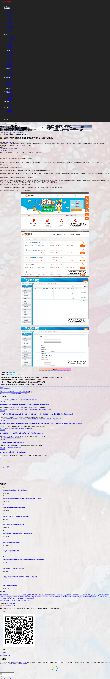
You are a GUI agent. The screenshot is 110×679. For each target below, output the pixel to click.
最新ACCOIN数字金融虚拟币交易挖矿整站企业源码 (13, 393)
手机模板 (9, 61)
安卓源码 (9, 31)
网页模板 (9, 49)
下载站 (75, 595)
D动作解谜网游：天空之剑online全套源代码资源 (16, 516)
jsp (69, 596)
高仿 (73, 596)
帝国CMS (9, 46)
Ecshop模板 (10, 38)
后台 (25, 598)
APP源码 (9, 106)
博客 (87, 595)
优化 (30, 598)
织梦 (29, 595)
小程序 (9, 103)
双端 (25, 595)
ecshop (67, 596)
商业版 (34, 595)
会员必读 (20, 600)
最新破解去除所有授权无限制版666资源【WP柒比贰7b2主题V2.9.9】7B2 (22, 498)
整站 (90, 595)
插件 (40, 595)
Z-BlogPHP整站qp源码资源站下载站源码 (14, 507)
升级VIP (15, 148)
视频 (33, 596)
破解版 (93, 596)
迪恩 (9, 598)
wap (98, 595)
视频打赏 (9, 33)
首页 (6, 6)
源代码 (96, 596)
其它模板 (9, 66)
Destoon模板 (10, 39)
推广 (16, 142)
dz (79, 596)
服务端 (53, 595)
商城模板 (9, 60)
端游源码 (9, 74)
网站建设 (9, 82)
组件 (67, 595)
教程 (31, 595)
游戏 (50, 595)
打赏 (103, 596)
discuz (13, 595)
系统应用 (9, 93)
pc (44, 595)
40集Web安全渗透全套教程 (10, 585)
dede (48, 595)
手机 (16, 596)
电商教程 (9, 87)
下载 (35, 596)
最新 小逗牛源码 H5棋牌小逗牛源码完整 (13, 524)
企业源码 (9, 22)
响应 (64, 596)
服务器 (6, 598)
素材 (90, 596)
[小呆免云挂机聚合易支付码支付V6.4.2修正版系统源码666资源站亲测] (18, 400)
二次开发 (8, 596)
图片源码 (9, 16)
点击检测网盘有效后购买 (6, 150)
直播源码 (9, 14)
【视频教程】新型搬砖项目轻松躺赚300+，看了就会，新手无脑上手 (21, 577)
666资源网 (12, 603)
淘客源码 (9, 19)
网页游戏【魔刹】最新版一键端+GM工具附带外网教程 (17, 533)
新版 (28, 598)
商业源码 (7, 8)
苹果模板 (9, 47)
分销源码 (9, 25)
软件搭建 (9, 81)
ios (54, 596)
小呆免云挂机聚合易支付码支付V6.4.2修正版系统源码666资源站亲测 (24, 404)
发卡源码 (9, 12)
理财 (6, 388)
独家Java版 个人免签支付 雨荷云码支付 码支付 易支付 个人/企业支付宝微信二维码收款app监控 (37, 414)
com (12, 596)
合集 (19, 598)
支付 (5, 596)
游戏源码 (7, 68)
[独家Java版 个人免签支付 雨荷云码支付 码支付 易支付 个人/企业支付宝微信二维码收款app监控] (25, 409)
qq (10, 598)
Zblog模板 (9, 44)
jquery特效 (9, 90)
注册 (7, 678)
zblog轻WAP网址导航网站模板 (11, 551)
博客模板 (9, 65)
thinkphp (64, 595)
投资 (1, 388)
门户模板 (9, 54)
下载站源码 (10, 28)
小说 (83, 596)
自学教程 (9, 84)
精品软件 (7, 92)
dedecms (95, 595)
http (14, 598)
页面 (38, 596)
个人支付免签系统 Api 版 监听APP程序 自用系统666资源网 (21, 433)
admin (81, 595)
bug (20, 596)
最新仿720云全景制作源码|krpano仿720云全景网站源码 (14, 392)
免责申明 (8, 600)
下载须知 (2, 600)
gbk (92, 595)
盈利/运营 (9, 112)
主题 (2, 596)
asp (23, 598)
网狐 (103, 595)
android (76, 596)
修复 (30, 596)
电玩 (52, 596)
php (27, 595)
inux (81, 596)
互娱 (28, 596)
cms (16, 595)
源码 (3, 388)
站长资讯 (6, 107)
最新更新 (48, 596)
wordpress (19, 595)
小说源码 (9, 20)
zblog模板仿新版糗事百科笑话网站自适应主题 (15, 490)
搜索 (16, 123)
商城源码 (9, 9)
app (10, 595)
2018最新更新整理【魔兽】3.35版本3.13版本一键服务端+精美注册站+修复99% (23, 559)
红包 (12, 598)
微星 (85, 596)
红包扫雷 (9, 71)
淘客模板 (9, 57)
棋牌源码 (9, 69)
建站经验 (9, 111)
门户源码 (9, 17)
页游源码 (9, 76)
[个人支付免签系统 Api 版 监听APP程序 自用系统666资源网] (16, 428)
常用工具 (9, 100)
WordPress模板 (11, 36)
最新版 (25, 596)
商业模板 (9, 52)
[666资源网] (6, 3)
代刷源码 (9, 23)
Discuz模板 (10, 41)
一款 (16, 598)
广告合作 (26, 600)
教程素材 (7, 77)
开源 (70, 595)
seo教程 (9, 79)
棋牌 (3, 595)
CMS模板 (8, 35)
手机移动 (9, 96)
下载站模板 (10, 58)
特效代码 (7, 88)
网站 (8, 388)
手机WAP (9, 104)
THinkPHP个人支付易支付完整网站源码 (13, 452)
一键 (40, 596)
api (0, 598)
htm (56, 595)
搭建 (56, 596)
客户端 (59, 596)
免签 (45, 596)
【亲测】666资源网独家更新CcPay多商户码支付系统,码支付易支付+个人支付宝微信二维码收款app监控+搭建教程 (41, 423)
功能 (105, 596)
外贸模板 (9, 63)
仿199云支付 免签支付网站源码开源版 (12, 442)
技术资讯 (9, 109)
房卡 (8, 595)
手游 (87, 596)
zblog (2, 598)
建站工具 (9, 98)
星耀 (32, 598)
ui (101, 595)
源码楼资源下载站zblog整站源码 (11, 542)
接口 (62, 596)
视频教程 (59, 595)
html (23, 595)
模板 (6, 595)
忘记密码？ (12, 678)
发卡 (71, 596)
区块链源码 (10, 27)
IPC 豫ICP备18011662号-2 (9, 605)
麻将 (100, 595)
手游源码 (9, 73)
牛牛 (42, 595)
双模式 (100, 596)
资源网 (84, 595)
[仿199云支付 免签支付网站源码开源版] (10, 438)
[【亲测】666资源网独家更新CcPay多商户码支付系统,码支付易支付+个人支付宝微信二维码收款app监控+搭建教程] (30, 419)
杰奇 (42, 596)
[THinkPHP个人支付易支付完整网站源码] (11, 447)
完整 (22, 596)
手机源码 (6, 101)
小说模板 (9, 55)
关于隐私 (14, 600)
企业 (21, 598)
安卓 (46, 595)
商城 (14, 596)
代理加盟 (25, 663)
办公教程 (9, 85)
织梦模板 (7, 50)
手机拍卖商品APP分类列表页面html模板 (13, 568)
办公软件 (9, 95)
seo (18, 596)
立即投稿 (15, 663)
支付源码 (9, 11)
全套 (72, 595)
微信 (37, 595)
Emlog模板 (10, 42)
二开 (106, 595)
